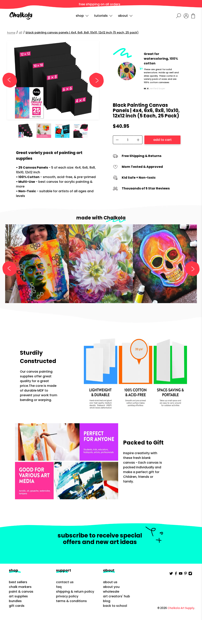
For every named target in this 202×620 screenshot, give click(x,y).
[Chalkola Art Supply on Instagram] (190, 574)
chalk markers (20, 587)
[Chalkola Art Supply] (20, 15)
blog (106, 601)
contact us (65, 582)
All (20, 32)
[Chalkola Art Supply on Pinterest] (185, 574)
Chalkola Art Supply (180, 608)
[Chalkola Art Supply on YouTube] (180, 574)
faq (59, 587)
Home (11, 32)
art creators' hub (116, 596)
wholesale (111, 591)
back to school (115, 605)
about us (110, 582)
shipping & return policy (75, 591)
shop (80, 15)
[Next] (94, 80)
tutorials (101, 15)
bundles (15, 601)
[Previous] (11, 80)
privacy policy (67, 596)
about (123, 15)
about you (111, 587)
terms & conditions (71, 601)
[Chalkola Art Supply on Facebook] (176, 574)
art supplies (18, 596)
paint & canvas (21, 591)
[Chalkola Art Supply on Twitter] (171, 574)
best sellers (18, 582)
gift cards (16, 605)
